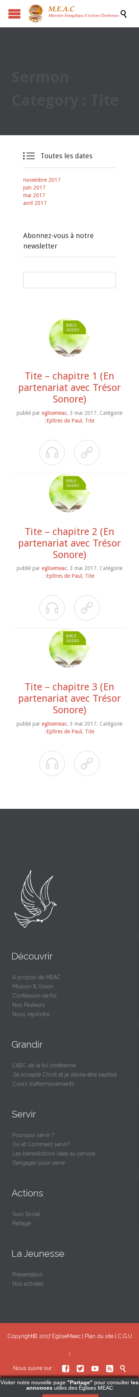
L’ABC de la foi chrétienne (44, 1065)
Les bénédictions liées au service (53, 1153)
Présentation (27, 1274)
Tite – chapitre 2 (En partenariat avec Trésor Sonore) (69, 543)
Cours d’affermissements (43, 1084)
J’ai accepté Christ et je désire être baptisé (64, 1075)
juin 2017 (34, 187)
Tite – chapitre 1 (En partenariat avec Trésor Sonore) (69, 387)
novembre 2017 (42, 180)
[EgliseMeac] (73, 13)
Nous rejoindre (30, 1014)
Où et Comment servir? (41, 1144)
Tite (89, 421)
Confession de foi (34, 996)
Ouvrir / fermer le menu (14, 13)
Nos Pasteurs (28, 1005)
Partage (21, 1223)
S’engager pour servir (38, 1163)
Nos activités (28, 1284)
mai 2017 (34, 195)
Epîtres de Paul (64, 421)
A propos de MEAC (36, 977)
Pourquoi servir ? (33, 1135)
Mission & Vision (33, 986)
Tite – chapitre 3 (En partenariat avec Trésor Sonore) (69, 698)
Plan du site (99, 1336)
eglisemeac (54, 413)
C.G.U (125, 1336)
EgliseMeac (66, 1336)
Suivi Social (26, 1214)
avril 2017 (35, 203)
